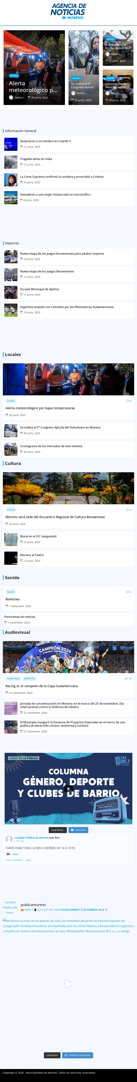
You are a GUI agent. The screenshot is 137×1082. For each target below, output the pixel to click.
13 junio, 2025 (32, 560)
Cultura (11, 509)
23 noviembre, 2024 (20, 692)
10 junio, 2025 (32, 182)
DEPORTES (29, 678)
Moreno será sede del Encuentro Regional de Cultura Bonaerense (55, 517)
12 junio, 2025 (32, 164)
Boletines (13, 599)
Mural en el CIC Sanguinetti (38, 536)
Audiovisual (13, 678)
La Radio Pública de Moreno (31, 837)
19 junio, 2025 (32, 259)
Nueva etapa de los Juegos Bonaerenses (47, 271)
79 (130, 678)
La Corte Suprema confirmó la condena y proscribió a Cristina (61, 176)
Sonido (10, 591)
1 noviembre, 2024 (20, 606)
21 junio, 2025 (32, 146)
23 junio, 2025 (32, 542)
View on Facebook (14, 860)
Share (28, 860)
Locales (11, 400)
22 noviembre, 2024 (35, 712)
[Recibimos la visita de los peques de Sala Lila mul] (68, 983)
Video (15, 854)
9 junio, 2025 (31, 200)
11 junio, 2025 (32, 294)
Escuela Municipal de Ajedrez (39, 289)
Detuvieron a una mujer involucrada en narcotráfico (55, 194)
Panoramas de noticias (19, 616)
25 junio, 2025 (17, 524)
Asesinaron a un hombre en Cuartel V (45, 141)
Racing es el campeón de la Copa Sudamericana (42, 686)
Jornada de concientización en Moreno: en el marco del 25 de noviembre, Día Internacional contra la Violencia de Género (72, 705)
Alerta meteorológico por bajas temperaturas (40, 408)
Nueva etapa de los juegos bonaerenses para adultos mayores (62, 253)
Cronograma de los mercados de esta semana (51, 446)
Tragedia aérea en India (36, 159)
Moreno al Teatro (32, 555)
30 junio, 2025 (17, 415)
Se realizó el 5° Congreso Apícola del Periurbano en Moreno (60, 427)
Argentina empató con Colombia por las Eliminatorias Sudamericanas (67, 307)
